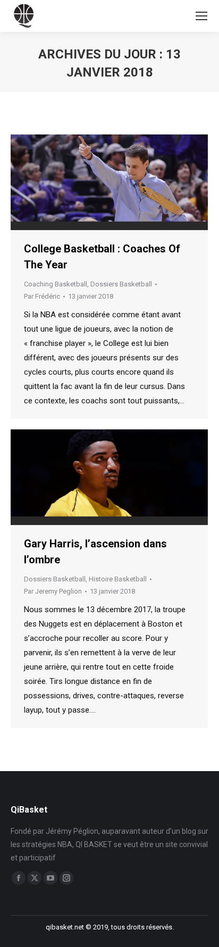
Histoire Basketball (118, 579)
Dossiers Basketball (121, 284)
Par (42, 296)
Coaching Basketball (55, 284)
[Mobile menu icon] (201, 16)
